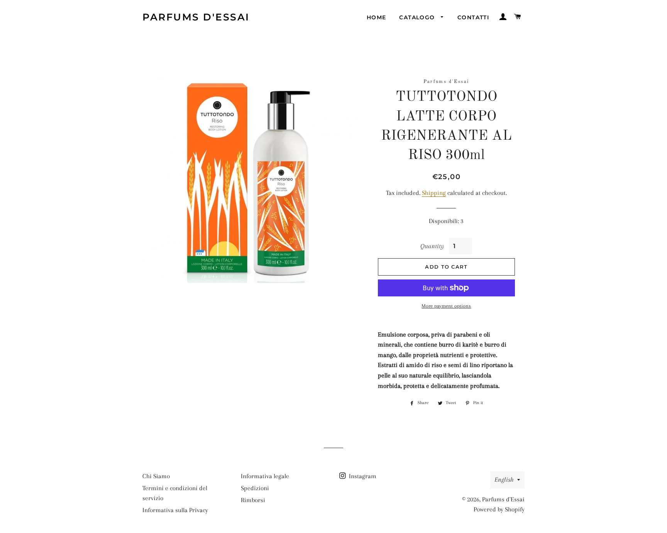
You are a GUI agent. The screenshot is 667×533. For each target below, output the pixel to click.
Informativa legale (265, 476)
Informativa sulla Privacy (175, 510)
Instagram (361, 476)
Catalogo (418, 17)
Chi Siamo (156, 476)
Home (376, 17)
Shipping (434, 192)
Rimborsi (253, 500)
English (503, 479)
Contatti (473, 17)
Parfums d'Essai (196, 17)
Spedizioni (255, 488)
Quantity (432, 246)
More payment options (446, 306)
